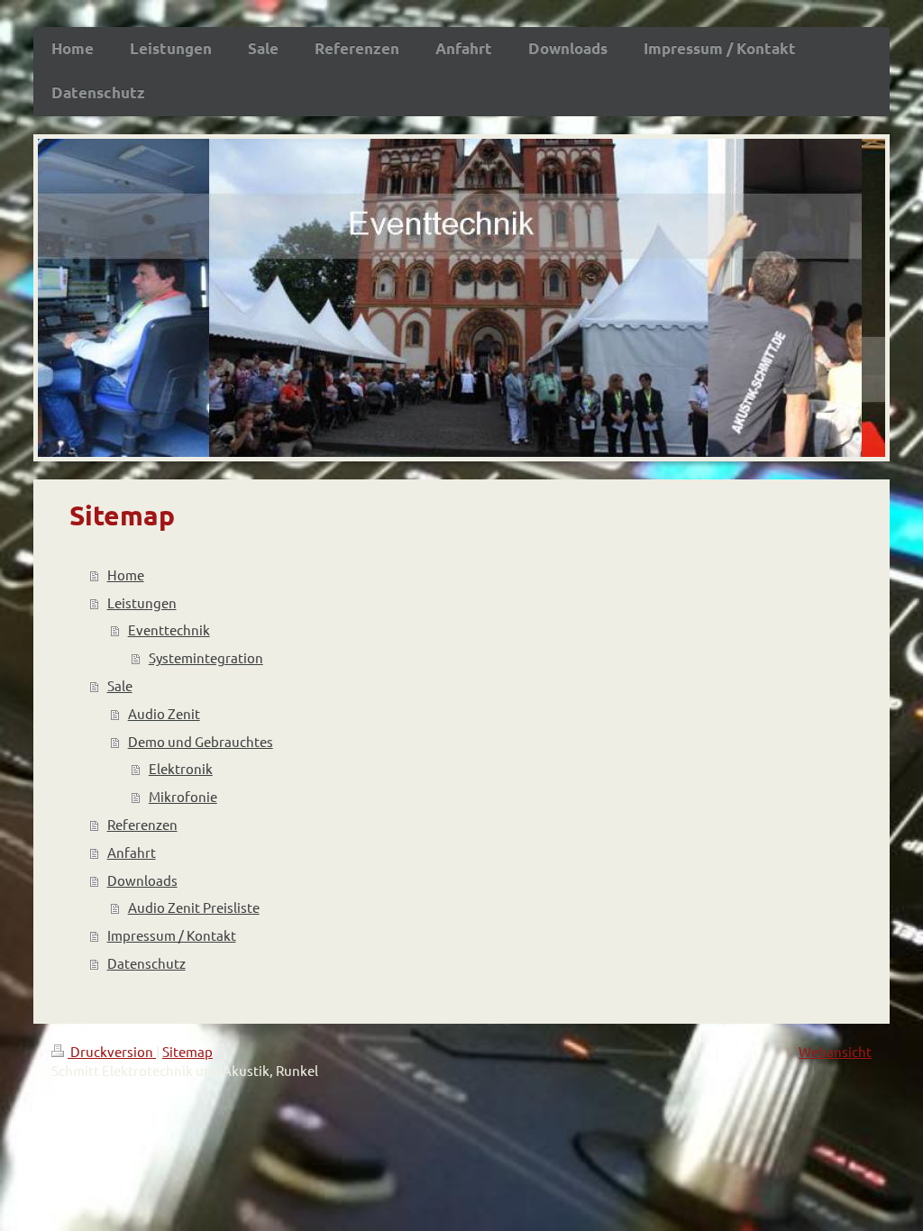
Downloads (142, 880)
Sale (120, 685)
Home (125, 574)
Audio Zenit (164, 713)
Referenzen (142, 824)
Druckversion (112, 1051)
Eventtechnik (169, 629)
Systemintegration (206, 657)
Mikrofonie (183, 796)
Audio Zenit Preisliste (194, 907)
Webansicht (835, 1051)
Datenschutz (146, 962)
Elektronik (181, 768)
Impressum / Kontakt (171, 935)
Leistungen (142, 602)
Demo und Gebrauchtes (200, 741)
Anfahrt (131, 852)
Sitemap (187, 1051)
